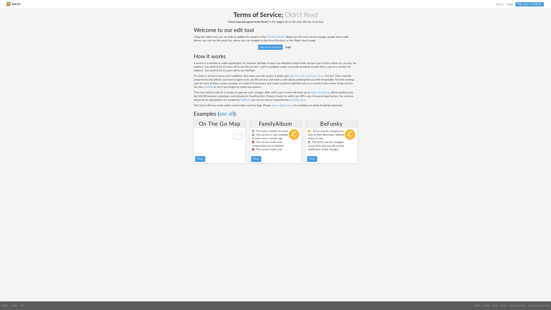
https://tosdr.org (320, 92)
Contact (486, 306)
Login (510, 4)
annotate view (297, 100)
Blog (495, 306)
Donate (503, 306)
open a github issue (282, 105)
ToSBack (245, 100)
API (22, 306)
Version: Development (539, 306)
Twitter (14, 306)
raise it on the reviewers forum (306, 76)
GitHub (4, 306)
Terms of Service (518, 306)
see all (226, 114)
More (200, 159)
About (500, 4)
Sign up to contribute (530, 4)
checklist (208, 87)
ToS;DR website (276, 37)
